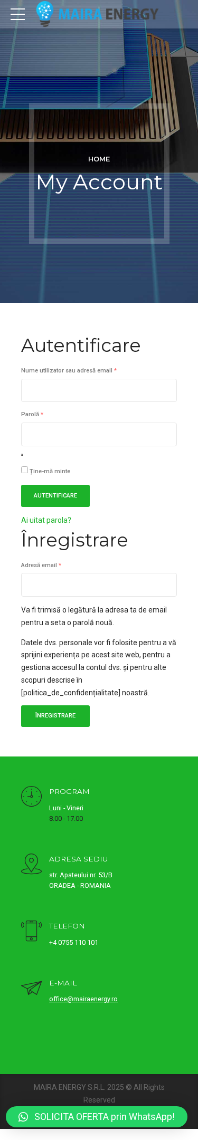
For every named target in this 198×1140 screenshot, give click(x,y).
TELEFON (67, 926)
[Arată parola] (22, 455)
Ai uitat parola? (46, 520)
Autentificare (55, 495)
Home (99, 159)
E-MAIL (63, 983)
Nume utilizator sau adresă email (84, 370)
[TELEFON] (31, 932)
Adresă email (56, 565)
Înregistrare (55, 715)
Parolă (47, 414)
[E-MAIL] (31, 989)
